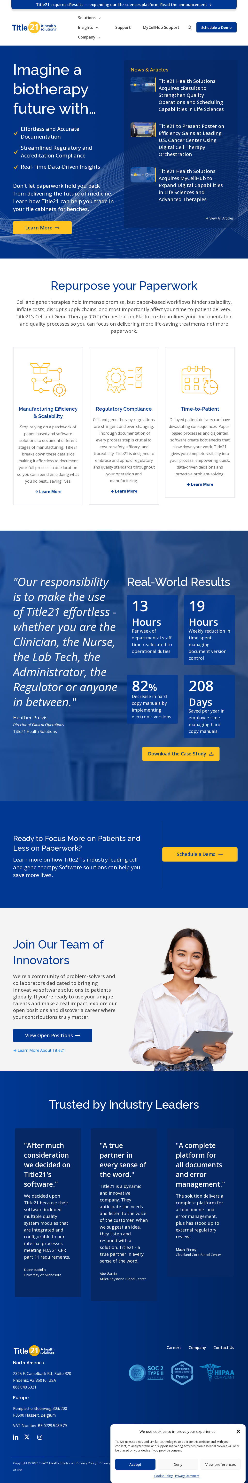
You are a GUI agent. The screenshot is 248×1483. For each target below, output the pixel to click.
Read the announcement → (186, 4)
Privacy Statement (187, 1476)
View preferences (220, 1464)
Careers (174, 1347)
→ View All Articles (219, 218)
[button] (238, 1431)
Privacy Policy (86, 1463)
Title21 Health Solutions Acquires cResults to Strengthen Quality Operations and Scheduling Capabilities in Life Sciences (191, 95)
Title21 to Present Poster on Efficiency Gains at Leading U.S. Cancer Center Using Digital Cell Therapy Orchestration (191, 140)
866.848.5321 (24, 1387)
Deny (178, 1464)
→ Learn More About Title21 (39, 1050)
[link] (181, 1373)
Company (197, 1347)
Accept (135, 1464)
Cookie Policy (163, 1476)
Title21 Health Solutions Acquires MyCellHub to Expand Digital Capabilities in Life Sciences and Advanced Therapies (191, 185)
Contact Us (223, 1347)
